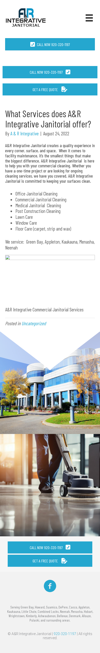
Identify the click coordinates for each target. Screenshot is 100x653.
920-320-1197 (65, 634)
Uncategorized (34, 323)
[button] (50, 72)
